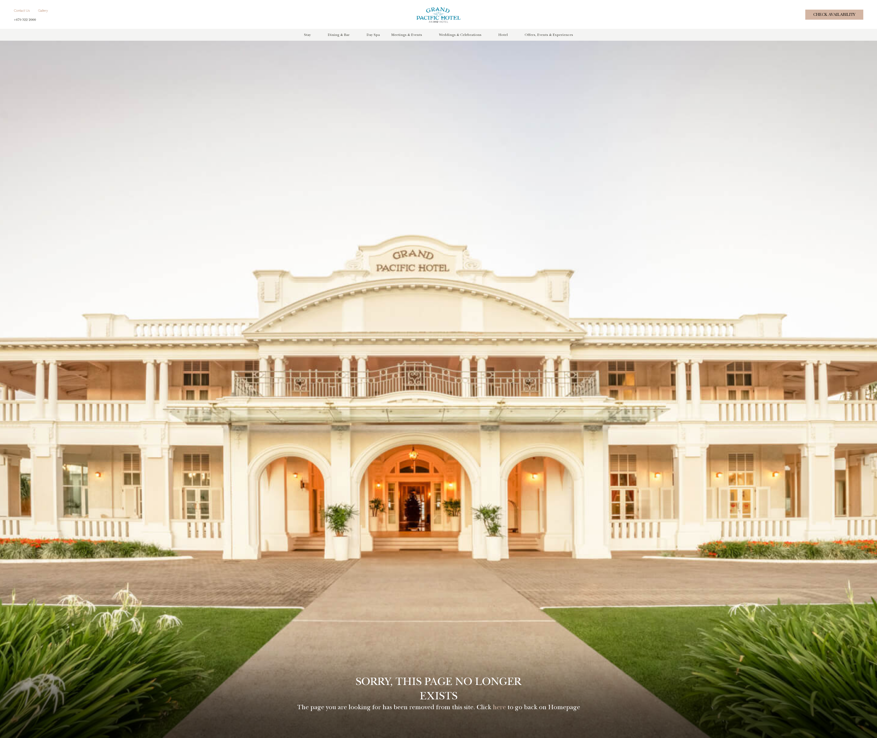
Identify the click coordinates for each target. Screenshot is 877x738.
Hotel (503, 35)
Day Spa (373, 35)
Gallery (43, 11)
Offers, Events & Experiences (549, 35)
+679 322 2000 (25, 20)
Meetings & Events (406, 35)
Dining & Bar (339, 35)
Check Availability (834, 14)
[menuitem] (316, 35)
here (499, 707)
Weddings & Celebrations (460, 35)
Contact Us (22, 11)
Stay (307, 35)
